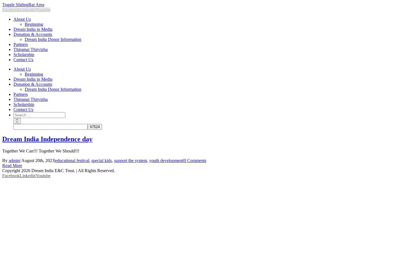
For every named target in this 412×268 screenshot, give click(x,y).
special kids (101, 160)
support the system (130, 160)
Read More (12, 165)
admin (14, 160)
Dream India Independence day (47, 139)
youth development (166, 160)
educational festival (72, 160)
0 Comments (195, 160)
